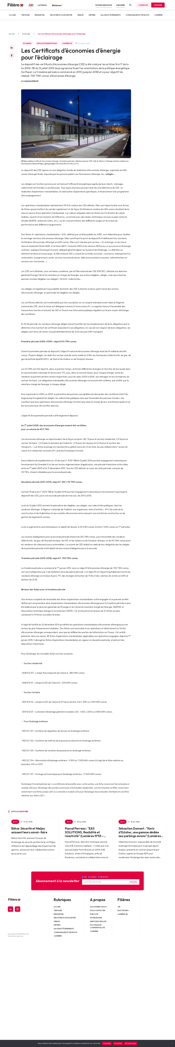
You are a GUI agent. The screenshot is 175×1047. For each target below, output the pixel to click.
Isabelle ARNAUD (31, 81)
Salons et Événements (111, 15)
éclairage (26, 34)
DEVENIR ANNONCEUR (103, 5)
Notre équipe (96, 918)
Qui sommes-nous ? (98, 907)
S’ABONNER (120, 5)
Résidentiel (40, 15)
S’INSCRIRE (158, 5)
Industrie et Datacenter (61, 15)
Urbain (80, 15)
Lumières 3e (67, 43)
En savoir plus (130, 1043)
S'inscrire (133, 882)
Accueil (12, 15)
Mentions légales (98, 921)
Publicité (94, 914)
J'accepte (107, 1043)
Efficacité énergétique (47, 43)
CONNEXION (143, 5)
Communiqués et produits (137, 15)
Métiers (92, 15)
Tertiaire (25, 15)
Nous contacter (97, 910)
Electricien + (123, 910)
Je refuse (118, 1043)
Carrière (158, 15)
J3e (119, 907)
